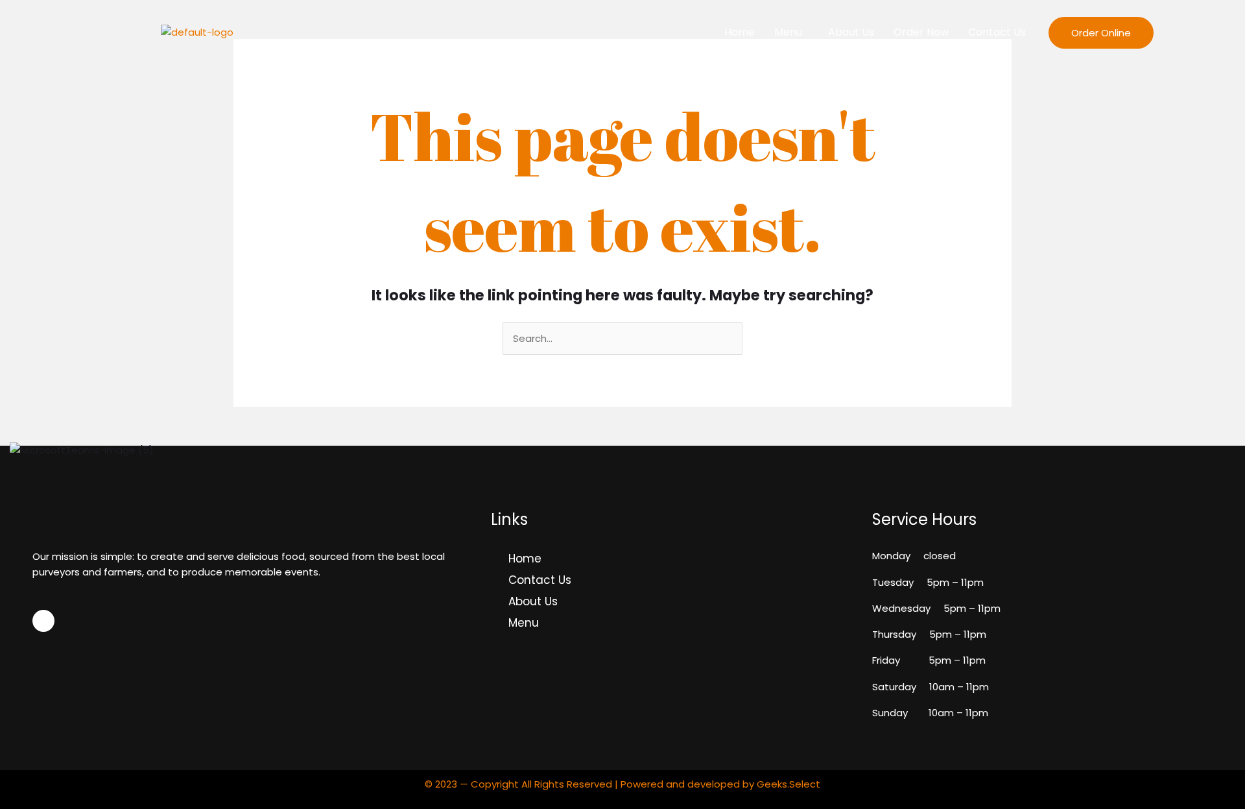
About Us (851, 32)
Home (739, 32)
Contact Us (997, 32)
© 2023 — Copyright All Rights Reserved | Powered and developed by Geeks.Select (622, 784)
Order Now (921, 32)
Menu (788, 32)
